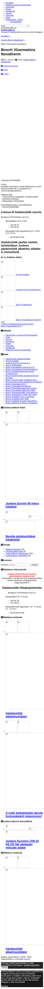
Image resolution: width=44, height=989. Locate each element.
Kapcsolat (10, 7)
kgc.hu (27, 959)
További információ (31, 965)
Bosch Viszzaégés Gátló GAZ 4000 (20, 390)
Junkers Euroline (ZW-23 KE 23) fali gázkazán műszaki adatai (22, 844)
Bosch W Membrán (24, 305)
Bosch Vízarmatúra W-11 (11, 326)
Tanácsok (10, 15)
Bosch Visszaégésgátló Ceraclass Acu (22, 392)
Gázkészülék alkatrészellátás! (18, 359)
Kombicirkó (10, 11)
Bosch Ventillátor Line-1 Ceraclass (20, 397)
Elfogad (4, 967)
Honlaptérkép (16, 22)
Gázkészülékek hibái (14, 551)
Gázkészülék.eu (8, 30)
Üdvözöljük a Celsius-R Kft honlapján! (21, 335)
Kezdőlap (10, 3)
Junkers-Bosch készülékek (17, 556)
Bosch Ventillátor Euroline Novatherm (21, 401)
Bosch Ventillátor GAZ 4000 (17, 399)
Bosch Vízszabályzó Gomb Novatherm (22, 369)
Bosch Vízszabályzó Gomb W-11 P (20, 367)
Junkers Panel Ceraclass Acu (28, 290)
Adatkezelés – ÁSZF (14, 20)
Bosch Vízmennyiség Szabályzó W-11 (21, 380)
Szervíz (9, 13)
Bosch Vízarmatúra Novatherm (18, 386)
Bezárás (4, 986)
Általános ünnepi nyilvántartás (18, 5)
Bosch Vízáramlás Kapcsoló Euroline (17, 324)
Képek (8, 9)
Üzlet (8, 18)
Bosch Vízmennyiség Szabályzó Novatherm (24, 382)
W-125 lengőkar (22, 275)
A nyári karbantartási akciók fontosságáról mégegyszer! (24, 814)
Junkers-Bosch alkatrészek (12, 40)
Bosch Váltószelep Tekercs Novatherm (22, 403)
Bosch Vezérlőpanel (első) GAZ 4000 (21, 395)
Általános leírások (13, 549)
